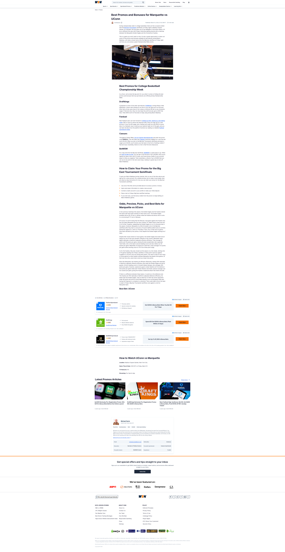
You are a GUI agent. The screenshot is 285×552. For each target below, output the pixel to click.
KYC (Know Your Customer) (150, 521)
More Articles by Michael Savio (121, 437)
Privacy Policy (147, 510)
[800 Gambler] (152, 531)
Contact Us (122, 510)
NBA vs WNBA (99, 508)
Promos (101, 9)
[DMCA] (115, 531)
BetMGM (146, 152)
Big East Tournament (130, 27)
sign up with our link (127, 154)
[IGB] (130, 531)
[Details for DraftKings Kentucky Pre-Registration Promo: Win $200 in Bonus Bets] (142, 390)
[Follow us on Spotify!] (184, 496)
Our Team (121, 513)
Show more (184, 380)
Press (120, 521)
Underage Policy (147, 516)
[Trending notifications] (189, 2)
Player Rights (146, 518)
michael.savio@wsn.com (135, 442)
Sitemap (121, 524)
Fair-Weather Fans (100, 513)
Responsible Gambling (174, 2)
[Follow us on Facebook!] (170, 496)
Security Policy (147, 524)
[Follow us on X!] (174, 496)
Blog (184, 2)
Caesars (142, 139)
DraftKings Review (111, 325)
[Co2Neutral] (170, 531)
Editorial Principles (148, 508)
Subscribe (142, 471)
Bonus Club (158, 2)
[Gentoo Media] (141, 531)
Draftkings (148, 105)
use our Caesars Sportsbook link (143, 137)
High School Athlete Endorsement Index (106, 518)
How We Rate (123, 516)
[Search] (143, 2)
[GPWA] (162, 531)
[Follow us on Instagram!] (181, 496)
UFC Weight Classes (101, 510)
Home (96, 9)
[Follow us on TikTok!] (188, 496)
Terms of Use (146, 513)
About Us (121, 508)
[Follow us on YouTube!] (177, 496)
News (165, 2)
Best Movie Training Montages (103, 516)
